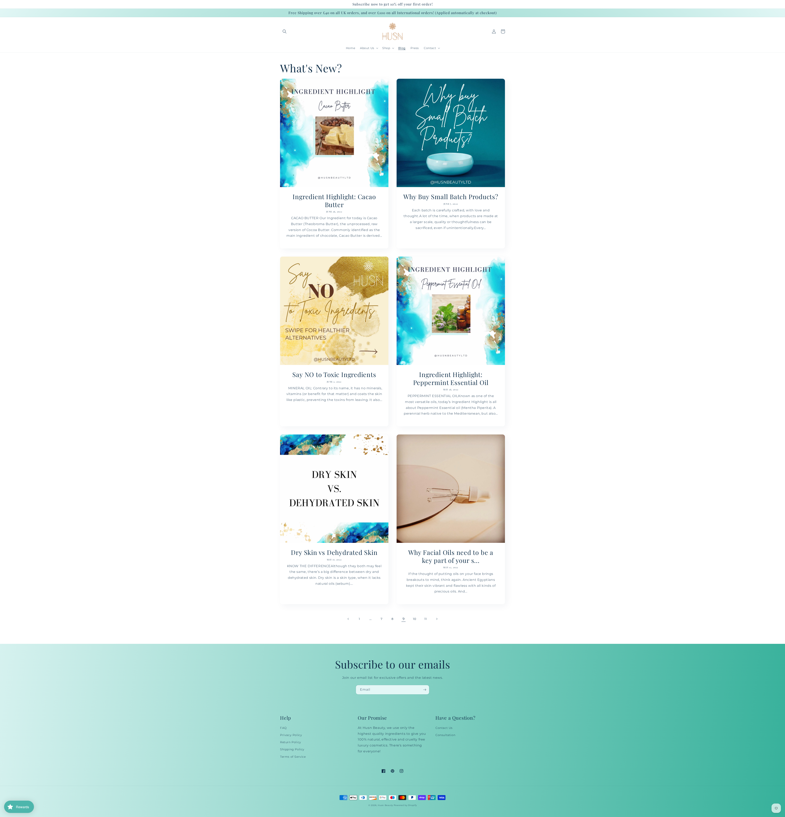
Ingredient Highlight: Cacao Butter (334, 200)
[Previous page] (348, 618)
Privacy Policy (291, 735)
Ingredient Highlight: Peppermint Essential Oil (451, 378)
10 (414, 619)
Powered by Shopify (405, 805)
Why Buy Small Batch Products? (450, 196)
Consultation (445, 735)
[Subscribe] (424, 690)
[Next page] (436, 618)
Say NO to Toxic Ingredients (334, 374)
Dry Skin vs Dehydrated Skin (334, 552)
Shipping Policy (292, 749)
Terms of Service (293, 757)
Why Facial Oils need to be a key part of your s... (450, 556)
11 (425, 619)
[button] (284, 31)
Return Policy (290, 742)
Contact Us (444, 728)
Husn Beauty (386, 805)
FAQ (283, 728)
